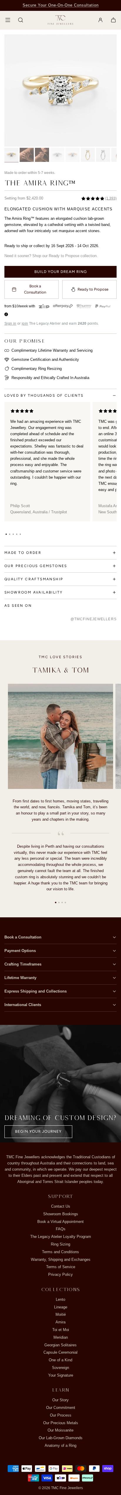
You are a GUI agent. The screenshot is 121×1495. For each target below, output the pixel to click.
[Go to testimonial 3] (62, 902)
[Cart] (113, 20)
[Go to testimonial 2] (59, 902)
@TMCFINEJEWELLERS (93, 619)
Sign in (10, 323)
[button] (6, 534)
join (25, 323)
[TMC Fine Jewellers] (60, 20)
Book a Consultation (35, 289)
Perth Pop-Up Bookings (61, 5)
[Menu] (7, 20)
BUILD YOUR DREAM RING (60, 271)
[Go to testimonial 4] (65, 902)
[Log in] (100, 20)
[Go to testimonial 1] (55, 902)
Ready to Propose (93, 289)
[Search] (20, 20)
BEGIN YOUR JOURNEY (38, 1131)
